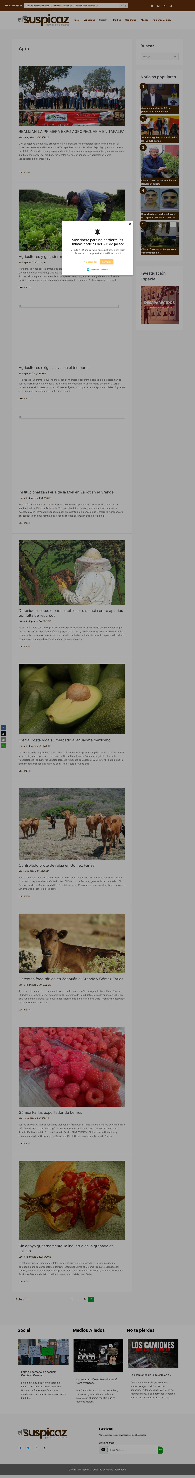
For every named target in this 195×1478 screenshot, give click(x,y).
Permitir (106, 262)
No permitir (90, 262)
